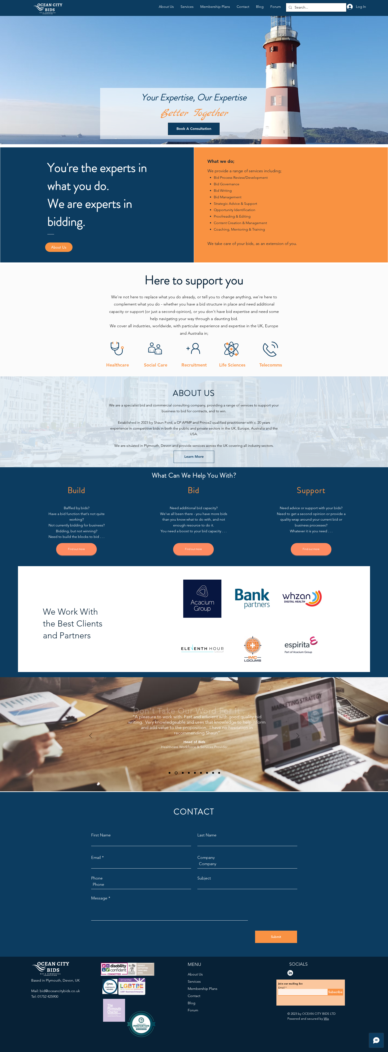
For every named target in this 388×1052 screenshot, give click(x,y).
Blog (191, 1003)
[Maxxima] (201, 773)
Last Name (206, 835)
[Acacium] (195, 773)
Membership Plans (202, 989)
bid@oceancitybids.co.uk (60, 991)
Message (99, 898)
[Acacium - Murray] (189, 773)
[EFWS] (219, 773)
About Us (195, 974)
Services (194, 981)
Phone (97, 878)
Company (206, 858)
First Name (101, 835)
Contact (194, 996)
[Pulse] (207, 773)
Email (96, 858)
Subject (204, 878)
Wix (326, 1019)
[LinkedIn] (290, 973)
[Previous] (90, 736)
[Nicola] (176, 772)
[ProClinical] (213, 773)
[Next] (297, 736)
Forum (193, 1010)
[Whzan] (169, 773)
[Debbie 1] (183, 773)
